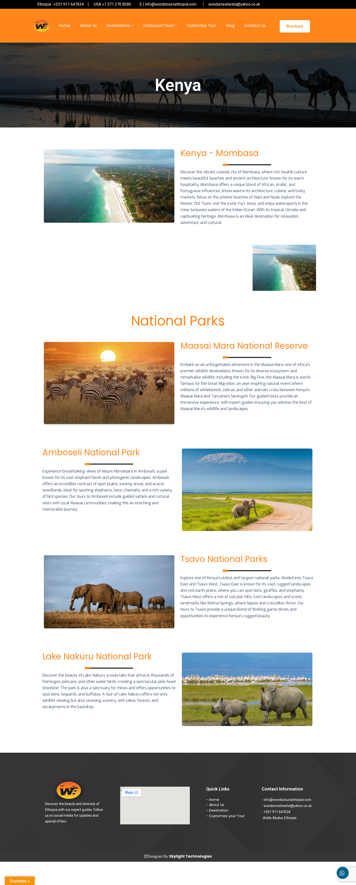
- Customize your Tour (225, 816)
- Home (212, 799)
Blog (230, 25)
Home (64, 25)
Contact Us (255, 25)
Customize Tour (202, 25)
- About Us (215, 804)
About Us (88, 25)
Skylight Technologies (190, 856)
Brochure (294, 26)
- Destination (217, 810)
